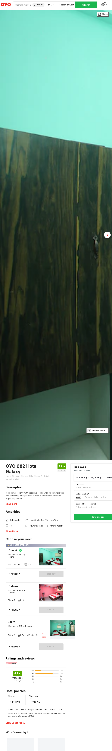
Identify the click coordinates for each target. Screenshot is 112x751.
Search (86, 4)
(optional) (86, 504)
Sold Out (51, 610)
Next (107, 235)
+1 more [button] (44, 635)
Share (105, 14)
